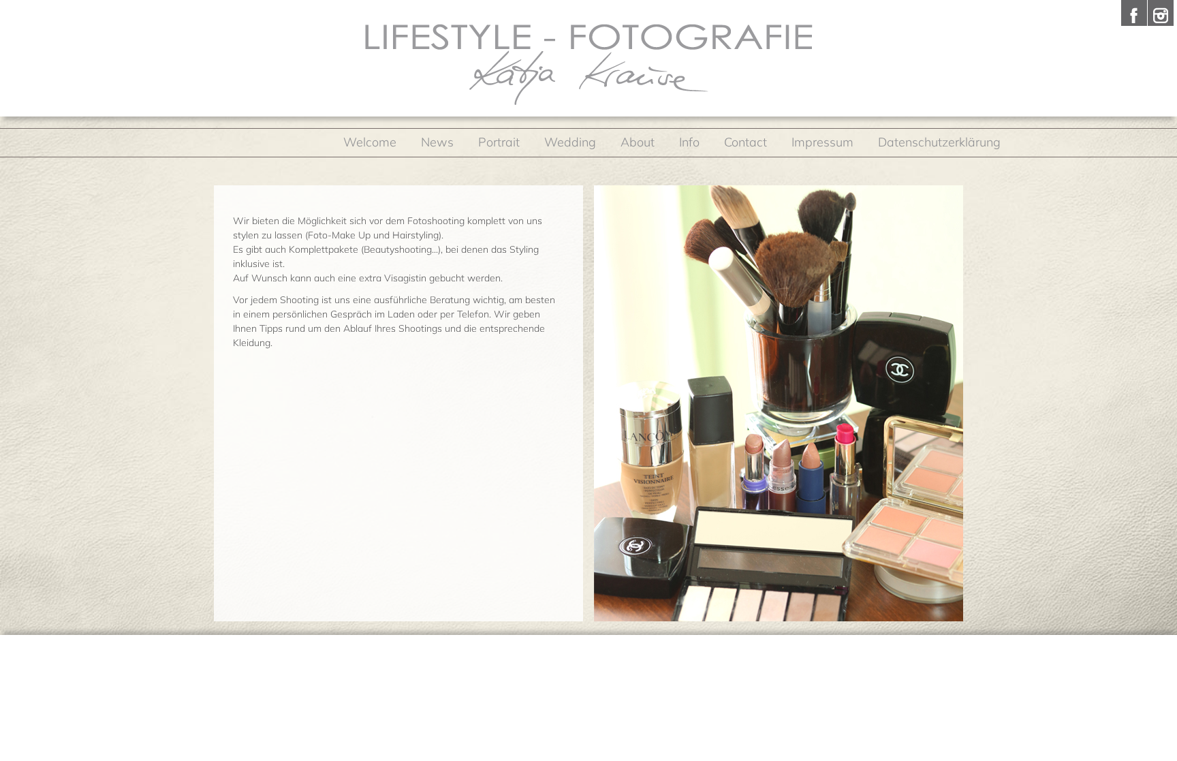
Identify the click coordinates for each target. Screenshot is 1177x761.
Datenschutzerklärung (939, 142)
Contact (745, 142)
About (638, 142)
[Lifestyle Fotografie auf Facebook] (1134, 13)
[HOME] (588, 64)
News (437, 142)
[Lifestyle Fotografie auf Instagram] (1161, 13)
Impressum (822, 142)
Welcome (369, 142)
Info (689, 142)
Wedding (570, 142)
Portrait (499, 142)
